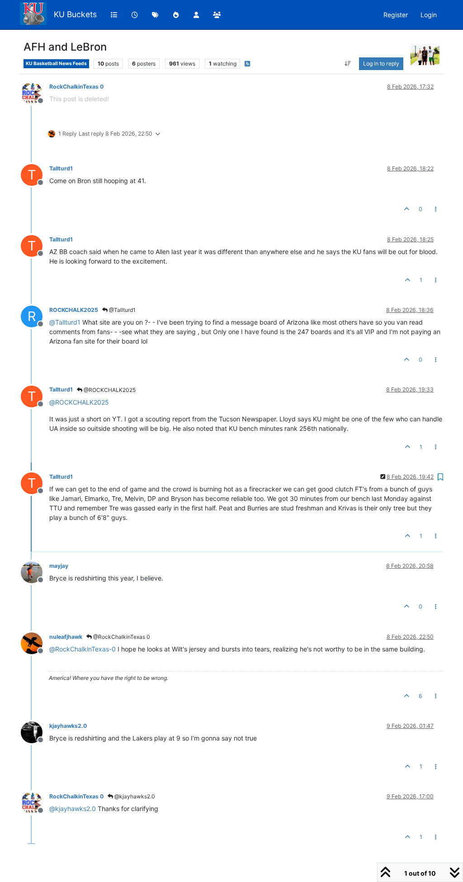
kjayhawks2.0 (68, 725)
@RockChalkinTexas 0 (121, 636)
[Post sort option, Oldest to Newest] (347, 63)
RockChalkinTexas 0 (76, 86)
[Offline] (35, 92)
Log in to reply (381, 63)
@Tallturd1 (122, 310)
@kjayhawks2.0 (134, 796)
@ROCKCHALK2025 (109, 390)
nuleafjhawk (65, 636)
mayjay (58, 565)
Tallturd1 (61, 168)
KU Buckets (75, 14)
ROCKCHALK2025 (73, 310)
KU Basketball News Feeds (56, 63)
